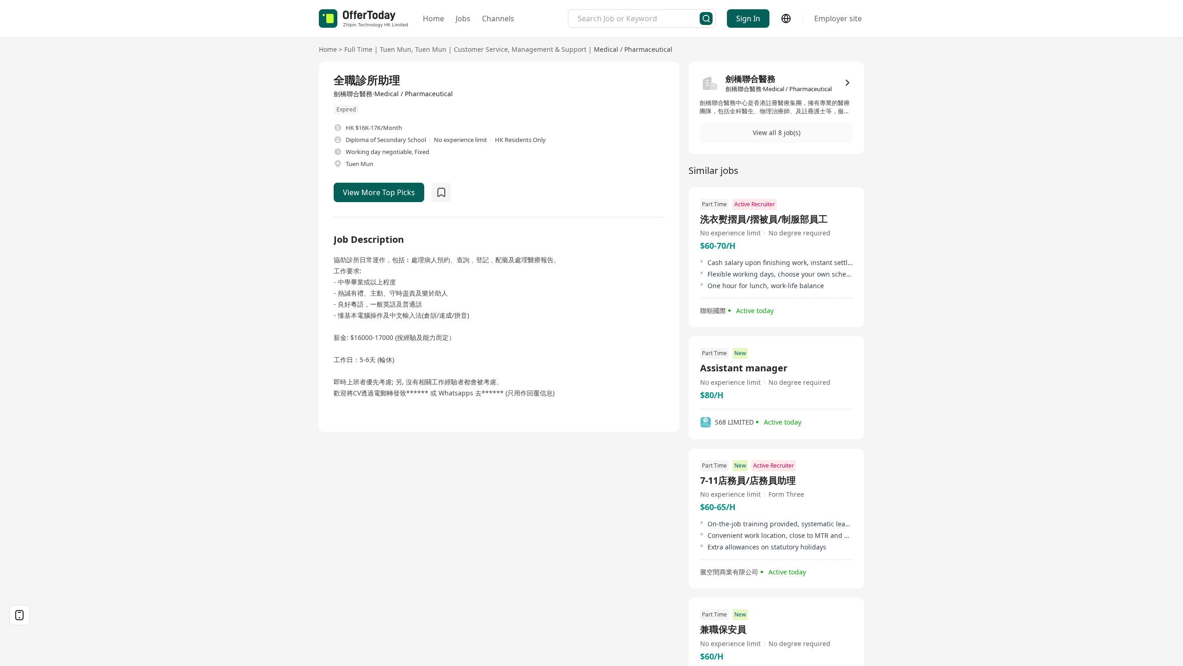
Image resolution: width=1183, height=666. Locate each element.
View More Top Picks (379, 192)
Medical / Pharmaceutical (633, 49)
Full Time (358, 49)
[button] (776, 133)
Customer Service (481, 49)
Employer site (838, 18)
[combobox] (639, 18)
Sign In (748, 18)
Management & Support (549, 49)
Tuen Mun (395, 49)
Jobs (463, 18)
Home (433, 18)
